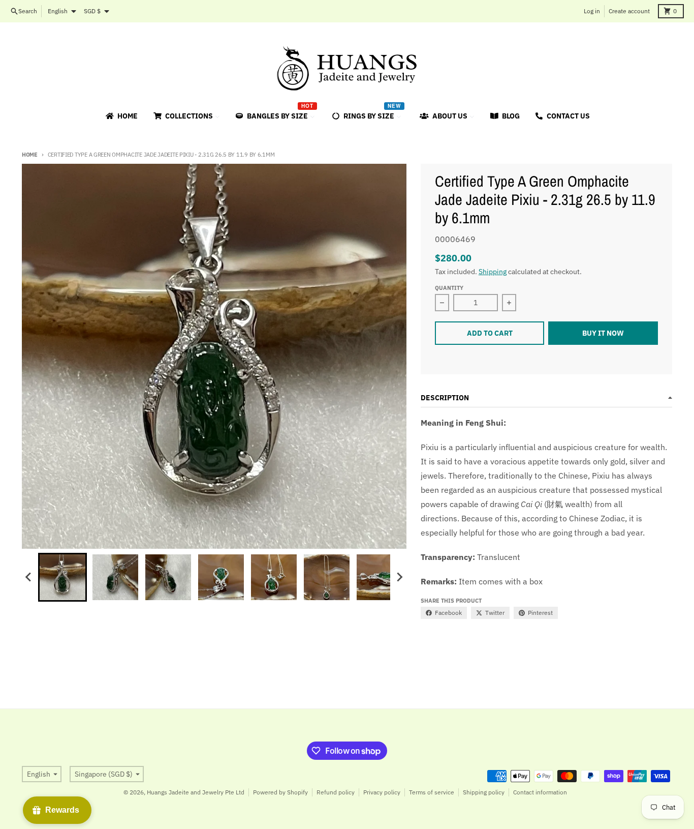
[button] (62, 577)
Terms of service (431, 792)
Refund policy (336, 792)
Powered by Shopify (280, 792)
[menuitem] (121, 116)
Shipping (493, 271)
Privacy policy (381, 792)
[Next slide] (399, 577)
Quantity (449, 287)
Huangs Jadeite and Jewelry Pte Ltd (195, 792)
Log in (592, 11)
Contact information (540, 792)
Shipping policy (483, 792)
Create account (629, 11)
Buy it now (603, 333)
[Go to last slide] (29, 577)
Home (30, 154)
